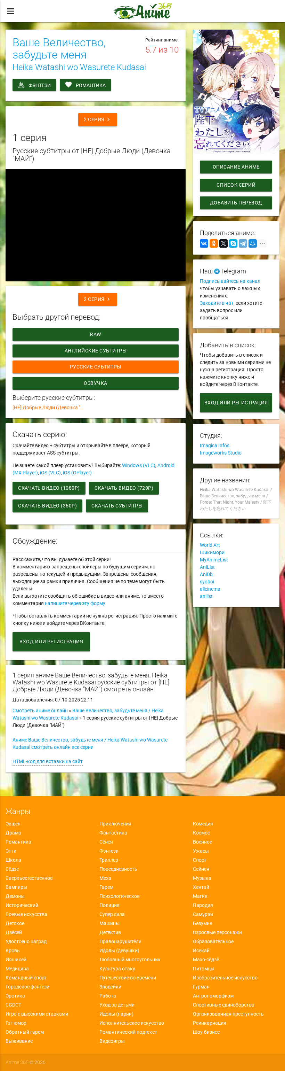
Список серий (236, 185)
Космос (201, 833)
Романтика (91, 85)
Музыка (202, 878)
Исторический (22, 905)
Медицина (17, 968)
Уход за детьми (117, 1005)
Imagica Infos (214, 445)
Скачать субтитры (116, 506)
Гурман (201, 986)
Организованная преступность (228, 1014)
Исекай (201, 950)
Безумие (202, 923)
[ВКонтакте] (204, 243)
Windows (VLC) (138, 465)
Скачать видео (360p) (47, 506)
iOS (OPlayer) (77, 472)
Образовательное (213, 941)
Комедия (203, 823)
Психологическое (119, 896)
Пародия (203, 905)
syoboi (207, 581)
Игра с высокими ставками (37, 1014)
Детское (15, 923)
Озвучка (96, 383)
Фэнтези (39, 85)
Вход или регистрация (51, 641)
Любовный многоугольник (130, 959)
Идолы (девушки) (119, 950)
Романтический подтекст (128, 1032)
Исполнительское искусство (131, 1023)
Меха (105, 878)
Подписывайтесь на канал (230, 281)
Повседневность (118, 869)
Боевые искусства (26, 914)
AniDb (206, 574)
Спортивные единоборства (223, 1005)
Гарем (106, 887)
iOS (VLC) (50, 472)
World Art (210, 545)
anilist (206, 596)
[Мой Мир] (253, 243)
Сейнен (201, 869)
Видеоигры (112, 1041)
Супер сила (112, 914)
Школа (13, 860)
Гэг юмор (16, 1023)
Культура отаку (117, 968)
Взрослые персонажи (217, 932)
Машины (109, 923)
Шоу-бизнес (206, 1032)
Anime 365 (17, 1062)
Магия (200, 896)
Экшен (13, 823)
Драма (13, 833)
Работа (107, 996)
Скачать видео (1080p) (49, 488)
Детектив (110, 932)
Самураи (203, 914)
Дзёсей (14, 932)
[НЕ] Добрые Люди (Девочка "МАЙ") (52, 407)
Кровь (13, 950)
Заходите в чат (217, 303)
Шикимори (212, 552)
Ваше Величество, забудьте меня (59, 48)
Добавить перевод (236, 202)
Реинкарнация (209, 1023)
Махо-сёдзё (206, 959)
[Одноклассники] (214, 243)
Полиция (109, 905)
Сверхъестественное (29, 878)
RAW (95, 334)
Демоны (15, 896)
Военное (202, 842)
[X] (223, 243)
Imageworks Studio (221, 453)
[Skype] (233, 243)
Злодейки (110, 986)
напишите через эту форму (75, 603)
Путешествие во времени (127, 977)
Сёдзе (12, 869)
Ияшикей (16, 959)
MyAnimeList (214, 559)
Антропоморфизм (213, 996)
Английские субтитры (96, 351)
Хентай (201, 887)
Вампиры (16, 887)
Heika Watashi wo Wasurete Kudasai (79, 67)
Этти (11, 851)
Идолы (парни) (116, 1014)
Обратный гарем (25, 1032)
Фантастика (113, 833)
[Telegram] (243, 243)
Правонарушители (120, 941)
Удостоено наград (26, 941)
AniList (207, 567)
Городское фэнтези (27, 986)
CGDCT (13, 1005)
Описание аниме (236, 167)
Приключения (115, 823)
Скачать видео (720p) (124, 488)
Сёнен (106, 842)
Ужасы (201, 851)
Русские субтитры (95, 367)
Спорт (199, 860)
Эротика (15, 996)
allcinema (210, 589)
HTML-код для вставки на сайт (48, 761)
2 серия (98, 119)
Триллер (108, 860)
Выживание (19, 1041)
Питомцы (203, 968)
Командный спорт (26, 977)
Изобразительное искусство (225, 977)
